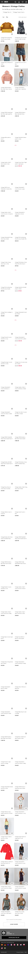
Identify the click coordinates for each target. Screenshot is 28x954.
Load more (14, 924)
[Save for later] (12, 34)
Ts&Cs (26, 952)
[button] (2, 945)
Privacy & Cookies (20, 952)
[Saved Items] (22, 2)
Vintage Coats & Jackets (19, 12)
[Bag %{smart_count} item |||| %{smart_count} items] (26, 2)
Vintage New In (7, 12)
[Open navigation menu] (2, 2)
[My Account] (19, 2)
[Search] (15, 2)
